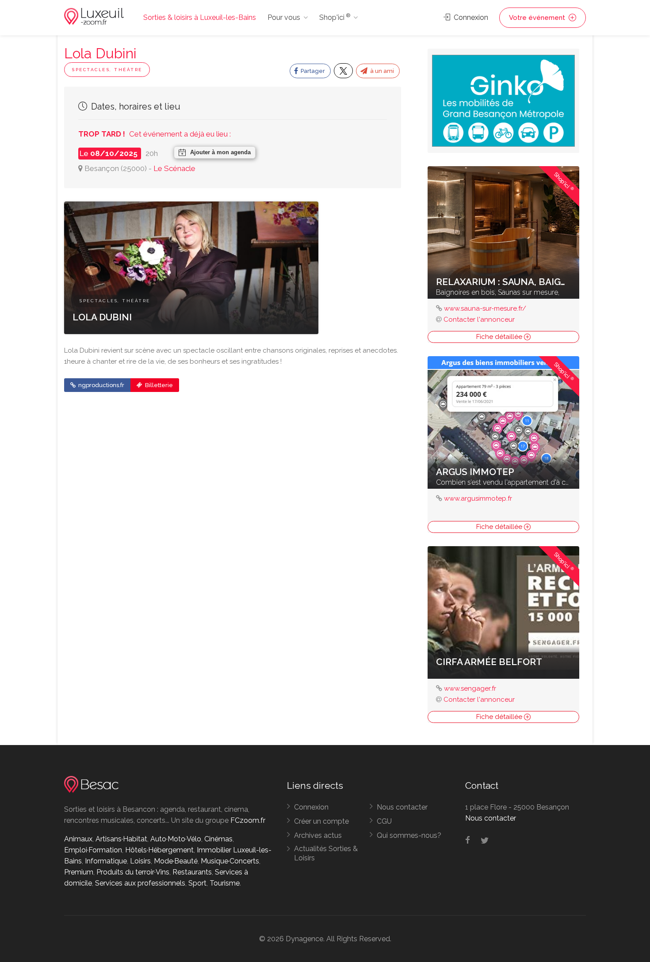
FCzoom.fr (247, 820)
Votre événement (538, 18)
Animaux (78, 839)
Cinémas (218, 839)
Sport (197, 883)
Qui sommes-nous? (409, 835)
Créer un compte (321, 821)
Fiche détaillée (500, 337)
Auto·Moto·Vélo (175, 839)
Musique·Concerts (230, 861)
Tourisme (225, 883)
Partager (312, 71)
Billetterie (158, 385)
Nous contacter (402, 807)
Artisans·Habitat (121, 839)
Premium (78, 872)
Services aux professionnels (140, 883)
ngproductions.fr (100, 385)
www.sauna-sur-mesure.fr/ (485, 308)
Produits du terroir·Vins (132, 872)
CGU (384, 821)
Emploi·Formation (93, 850)
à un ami (381, 71)
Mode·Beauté (176, 861)
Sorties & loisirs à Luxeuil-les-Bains (199, 17)
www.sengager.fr (470, 688)
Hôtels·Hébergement (159, 850)
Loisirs (140, 861)
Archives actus (318, 835)
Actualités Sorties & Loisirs (326, 853)
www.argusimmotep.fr (478, 498)
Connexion (470, 17)
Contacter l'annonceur (479, 319)
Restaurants (192, 872)
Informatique (106, 861)
